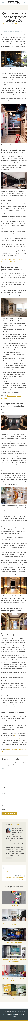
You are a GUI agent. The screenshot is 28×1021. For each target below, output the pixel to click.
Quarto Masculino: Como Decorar (14, 942)
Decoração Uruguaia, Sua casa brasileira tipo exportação (14, 979)
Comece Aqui (10, 1014)
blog (18, 738)
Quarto (13, 25)
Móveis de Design (17, 1014)
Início (5, 1014)
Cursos (24, 1014)
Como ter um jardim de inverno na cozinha (13, 870)
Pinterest (20, 749)
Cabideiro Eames (14, 905)
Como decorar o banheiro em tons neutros (14, 877)
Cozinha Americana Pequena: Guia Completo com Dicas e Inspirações (14, 960)
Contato (15, 1016)
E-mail (4, 793)
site (15, 736)
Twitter (9, 858)
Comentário (5, 768)
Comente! (16, 23)
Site (3, 799)
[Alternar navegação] (3, 2)
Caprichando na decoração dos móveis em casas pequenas (14, 923)
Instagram (8, 749)
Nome (4, 787)
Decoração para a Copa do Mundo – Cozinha (14, 998)
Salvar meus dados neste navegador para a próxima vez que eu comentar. (14, 808)
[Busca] (25, 2)
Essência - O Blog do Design (6, 1011)
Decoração (23, 23)
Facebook (14, 749)
